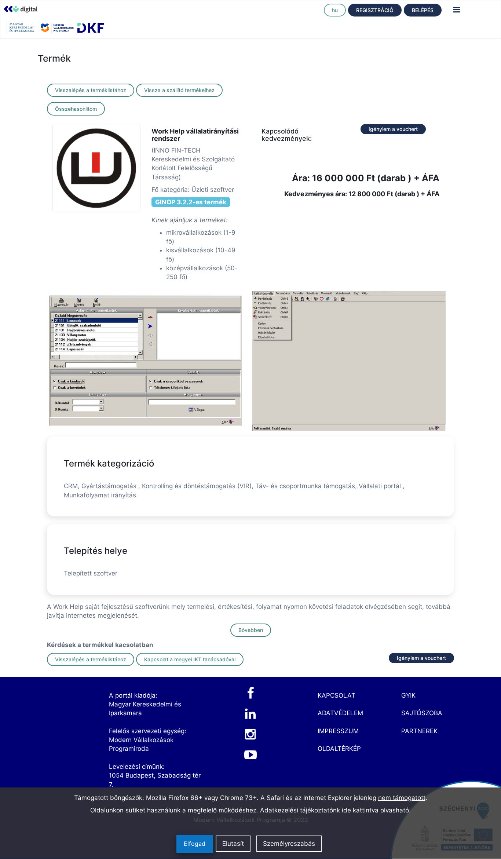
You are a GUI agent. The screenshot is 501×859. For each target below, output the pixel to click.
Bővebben (250, 630)
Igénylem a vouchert (393, 129)
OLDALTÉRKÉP (339, 748)
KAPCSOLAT (336, 695)
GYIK (408, 695)
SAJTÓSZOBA (421, 713)
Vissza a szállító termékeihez (179, 90)
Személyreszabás (289, 844)
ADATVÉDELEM (340, 713)
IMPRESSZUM (338, 731)
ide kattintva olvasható (375, 810)
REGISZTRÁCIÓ (375, 10)
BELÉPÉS (423, 10)
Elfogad (194, 844)
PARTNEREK (419, 731)
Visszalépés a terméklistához (90, 90)
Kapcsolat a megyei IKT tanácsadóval (189, 659)
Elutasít (233, 844)
